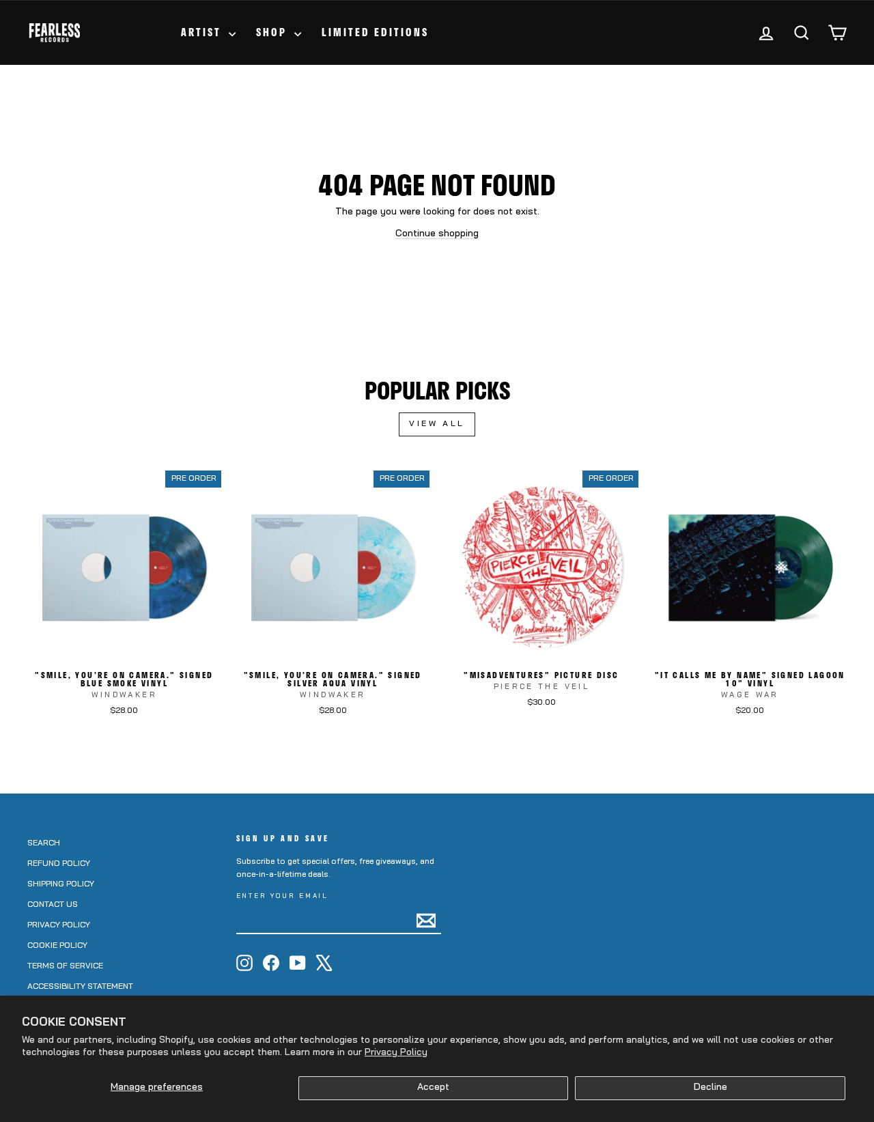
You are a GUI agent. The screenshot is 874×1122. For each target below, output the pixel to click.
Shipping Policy (60, 884)
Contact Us (52, 905)
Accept (433, 1087)
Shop (273, 32)
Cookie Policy (57, 946)
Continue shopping (437, 234)
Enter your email (282, 896)
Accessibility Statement (80, 987)
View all (437, 424)
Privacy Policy (396, 1053)
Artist (203, 32)
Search (43, 843)
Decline (710, 1087)
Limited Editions (375, 32)
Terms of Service (65, 966)
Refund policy (58, 864)
